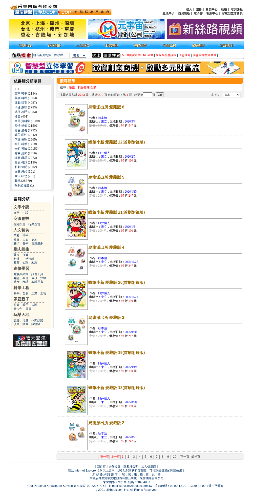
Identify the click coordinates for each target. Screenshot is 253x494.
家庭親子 (21, 299)
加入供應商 (148, 466)
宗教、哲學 (21, 235)
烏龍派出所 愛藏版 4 (106, 247)
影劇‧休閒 (21, 167)
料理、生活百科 (24, 259)
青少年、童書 (22, 308)
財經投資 (19, 224)
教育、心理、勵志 (25, 262)
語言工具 (37, 274)
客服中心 (212, 13)
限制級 (35, 324)
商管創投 (21, 218)
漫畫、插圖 (21, 324)
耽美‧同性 (21, 135)
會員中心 (211, 9)
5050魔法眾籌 (131, 55)
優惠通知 (184, 55)
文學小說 (21, 207)
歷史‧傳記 (21, 162)
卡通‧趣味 (21, 107)
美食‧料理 (21, 98)
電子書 (198, 13)
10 (174, 456)
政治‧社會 (21, 176)
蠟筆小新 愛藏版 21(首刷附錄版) (116, 212)
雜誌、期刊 (21, 278)
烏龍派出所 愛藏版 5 (106, 177)
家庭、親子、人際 (25, 305)
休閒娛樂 (37, 320)
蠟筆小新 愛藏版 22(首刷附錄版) (116, 142)
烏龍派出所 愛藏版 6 (106, 107)
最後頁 (195, 456)
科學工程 (21, 288)
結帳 (224, 9)
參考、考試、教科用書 (28, 282)
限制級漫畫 (22, 185)
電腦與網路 (21, 274)
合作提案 (115, 466)
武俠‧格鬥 (21, 112)
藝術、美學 (21, 243)
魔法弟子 (168, 13)
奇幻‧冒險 (21, 148)
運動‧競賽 (21, 102)
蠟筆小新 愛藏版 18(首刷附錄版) (116, 388)
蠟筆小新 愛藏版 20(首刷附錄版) (116, 282)
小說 (25, 212)
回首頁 (101, 466)
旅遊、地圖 (21, 320)
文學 (17, 212)
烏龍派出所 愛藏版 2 (106, 423)
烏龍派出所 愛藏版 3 (106, 317)
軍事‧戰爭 (21, 93)
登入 (189, 9)
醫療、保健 (21, 255)
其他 (18, 181)
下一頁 (184, 456)
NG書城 (148, 55)
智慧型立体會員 (232, 13)
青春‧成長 (21, 130)
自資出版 (184, 13)
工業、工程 (38, 293)
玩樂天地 (21, 314)
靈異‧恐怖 (21, 153)
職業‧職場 (21, 158)
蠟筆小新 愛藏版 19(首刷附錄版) (116, 352)
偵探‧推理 (21, 139)
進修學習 (21, 268)
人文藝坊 (21, 230)
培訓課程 (237, 9)
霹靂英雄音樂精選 (204, 55)
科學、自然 (21, 293)
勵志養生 (21, 249)
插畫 (18, 116)
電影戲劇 (37, 243)
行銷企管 (34, 224)
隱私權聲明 (131, 466)
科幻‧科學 (21, 144)
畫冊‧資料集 (22, 121)
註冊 (199, 9)
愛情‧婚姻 (21, 125)
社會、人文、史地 (25, 239)
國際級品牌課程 (166, 55)
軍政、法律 (38, 278)
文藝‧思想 (21, 171)
